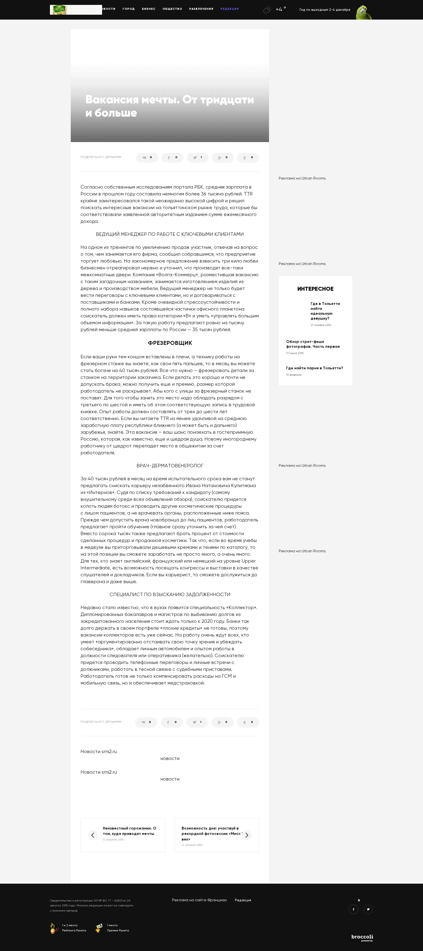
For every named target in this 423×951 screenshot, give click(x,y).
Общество (172, 9)
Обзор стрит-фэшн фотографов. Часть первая (313, 344)
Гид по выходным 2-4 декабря (325, 10)
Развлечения (201, 9)
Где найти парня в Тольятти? (314, 368)
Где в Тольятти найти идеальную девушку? (325, 311)
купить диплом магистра (111, 5)
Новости (107, 9)
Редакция (230, 9)
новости (169, 779)
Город (129, 9)
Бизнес (148, 9)
